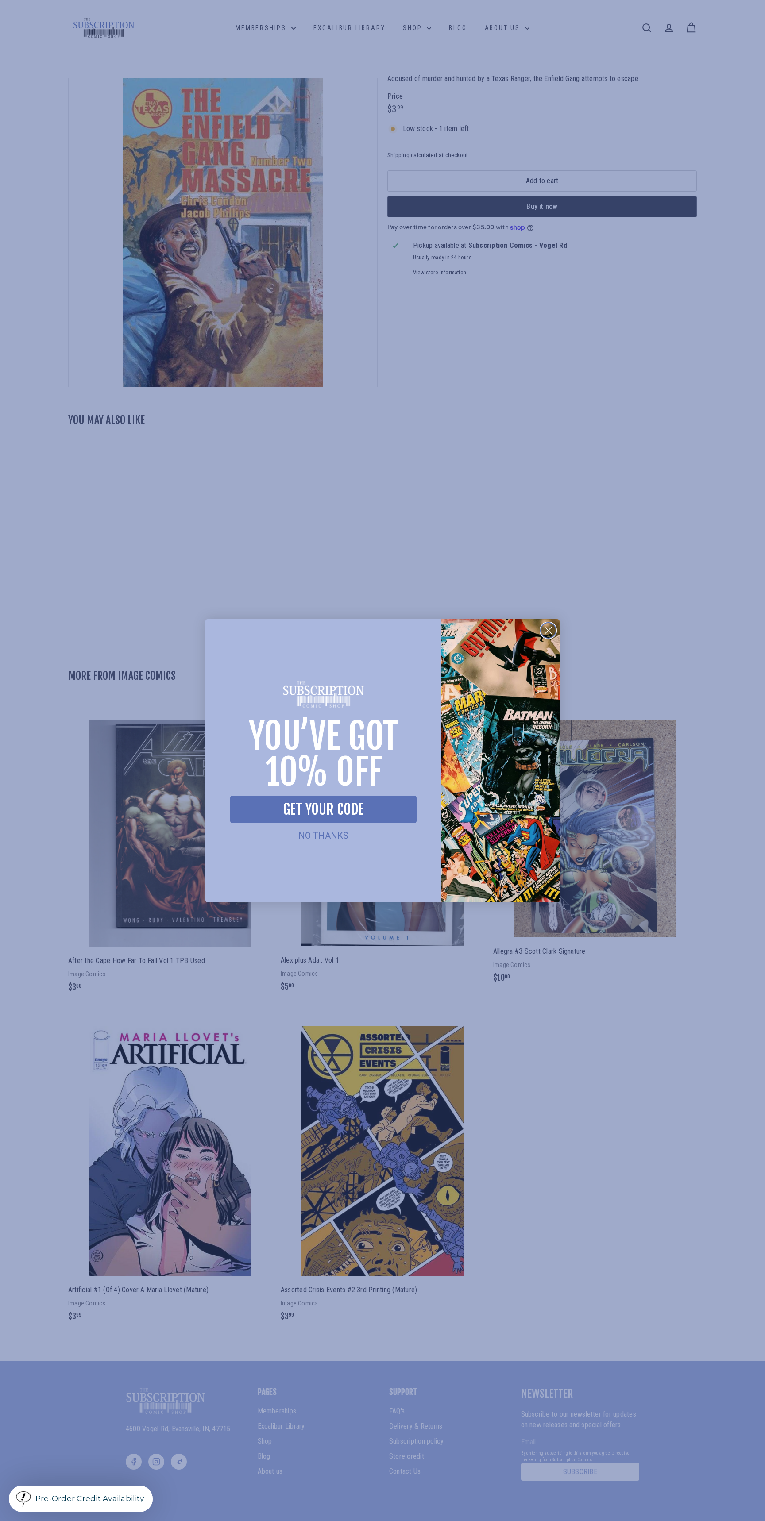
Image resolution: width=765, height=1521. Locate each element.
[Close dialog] (548, 630)
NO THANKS (323, 835)
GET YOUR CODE (323, 809)
